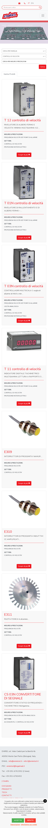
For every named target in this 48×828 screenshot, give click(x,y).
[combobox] (24, 51)
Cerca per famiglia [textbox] (23, 51)
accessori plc (10, 722)
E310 (8, 532)
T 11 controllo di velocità (22, 369)
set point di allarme (29, 137)
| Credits (5, 781)
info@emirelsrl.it (15, 761)
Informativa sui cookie (29, 825)
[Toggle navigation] (43, 15)
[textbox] (24, 61)
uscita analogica (11, 306)
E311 (8, 614)
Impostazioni (15, 825)
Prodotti (7, 789)
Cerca (42, 67)
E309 (8, 452)
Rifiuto (30, 820)
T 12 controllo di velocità (22, 120)
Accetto (18, 820)
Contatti (7, 795)
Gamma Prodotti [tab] (9, 74)
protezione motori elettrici (15, 147)
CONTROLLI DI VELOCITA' (13, 144)
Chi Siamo (6, 786)
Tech (4, 792)
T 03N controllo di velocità (23, 286)
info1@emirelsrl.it (31, 761)
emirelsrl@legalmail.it (16, 766)
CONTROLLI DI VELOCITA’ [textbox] (23, 56)
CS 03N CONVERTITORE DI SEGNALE (22, 696)
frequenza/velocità (12, 137)
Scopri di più (23, 154)
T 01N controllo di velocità (23, 203)
